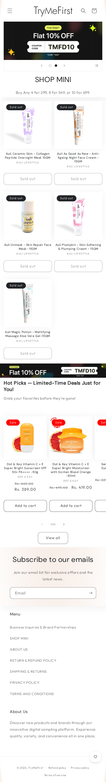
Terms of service (55, 775)
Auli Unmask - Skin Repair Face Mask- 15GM (28, 247)
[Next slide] (64, 65)
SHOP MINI (19, 638)
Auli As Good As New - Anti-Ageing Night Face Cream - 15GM (78, 157)
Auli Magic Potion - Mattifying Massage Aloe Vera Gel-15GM (28, 334)
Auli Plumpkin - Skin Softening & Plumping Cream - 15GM (78, 247)
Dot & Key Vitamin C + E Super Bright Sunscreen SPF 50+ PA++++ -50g (25, 468)
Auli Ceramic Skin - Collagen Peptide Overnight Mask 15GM (28, 156)
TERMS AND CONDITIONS (32, 694)
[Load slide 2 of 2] (56, 66)
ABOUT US (19, 649)
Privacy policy (80, 767)
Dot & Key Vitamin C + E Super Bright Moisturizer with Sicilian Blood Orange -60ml (71, 470)
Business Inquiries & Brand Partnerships (43, 627)
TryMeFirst (35, 767)
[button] (9, 10)
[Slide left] (42, 524)
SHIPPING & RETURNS (28, 671)
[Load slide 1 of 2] (50, 66)
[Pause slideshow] (96, 65)
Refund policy (57, 767)
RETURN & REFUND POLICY (33, 660)
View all (53, 537)
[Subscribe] (90, 593)
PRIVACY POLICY (24, 682)
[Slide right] (63, 524)
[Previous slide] (41, 65)
